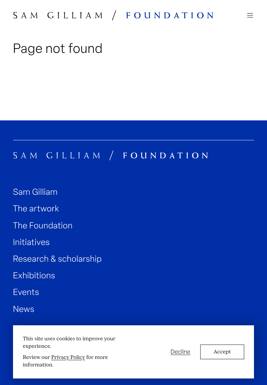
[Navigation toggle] (250, 15)
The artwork (36, 209)
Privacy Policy (68, 357)
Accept (222, 351)
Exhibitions (34, 275)
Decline (180, 351)
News (24, 309)
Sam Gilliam (35, 192)
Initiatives (31, 242)
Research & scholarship (57, 259)
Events (26, 292)
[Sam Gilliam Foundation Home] (113, 15)
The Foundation (43, 226)
